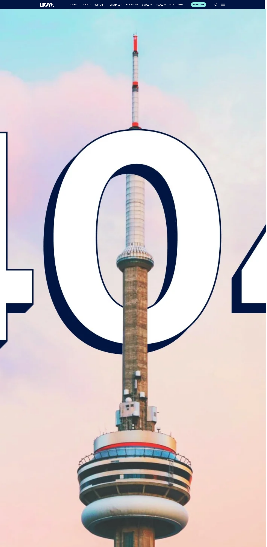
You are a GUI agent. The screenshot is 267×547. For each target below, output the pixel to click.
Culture (98, 5)
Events (87, 4)
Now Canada (176, 4)
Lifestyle (115, 5)
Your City (74, 4)
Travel (159, 5)
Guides (145, 5)
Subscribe (198, 4)
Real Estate (132, 4)
